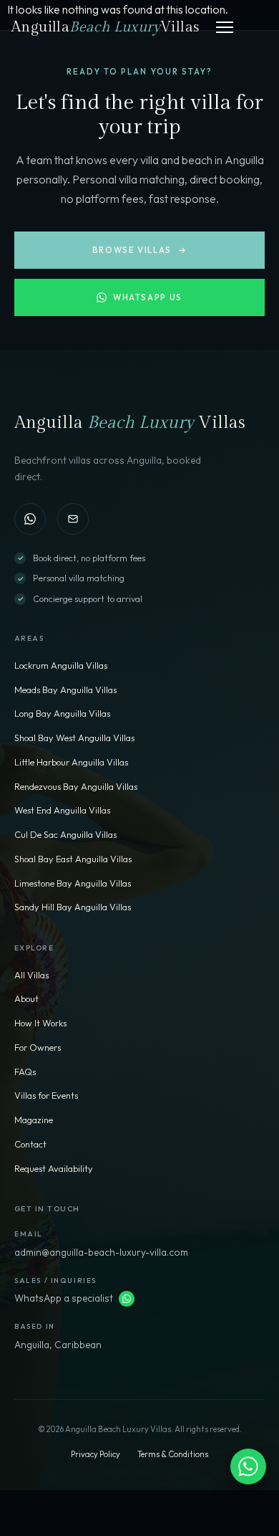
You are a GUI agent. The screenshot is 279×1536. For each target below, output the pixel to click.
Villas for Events (46, 1095)
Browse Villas (139, 249)
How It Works (40, 1023)
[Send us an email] (73, 519)
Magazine (33, 1119)
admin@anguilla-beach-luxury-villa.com (101, 1252)
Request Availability (53, 1168)
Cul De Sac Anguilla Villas (65, 834)
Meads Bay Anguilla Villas (65, 689)
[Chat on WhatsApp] (30, 519)
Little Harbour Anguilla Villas (71, 762)
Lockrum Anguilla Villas (60, 665)
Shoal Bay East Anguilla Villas (73, 858)
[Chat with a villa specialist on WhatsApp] (248, 1466)
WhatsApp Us (147, 297)
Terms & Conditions (172, 1454)
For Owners (37, 1047)
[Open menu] (224, 27)
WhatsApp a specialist (63, 1298)
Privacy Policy (95, 1454)
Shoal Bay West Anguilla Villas (74, 737)
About (26, 998)
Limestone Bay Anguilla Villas (72, 883)
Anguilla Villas (105, 27)
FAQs (25, 1071)
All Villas (31, 975)
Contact (30, 1144)
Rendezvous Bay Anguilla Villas (75, 786)
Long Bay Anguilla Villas (62, 713)
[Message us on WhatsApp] (126, 1299)
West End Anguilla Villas (62, 810)
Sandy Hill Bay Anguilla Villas (72, 906)
